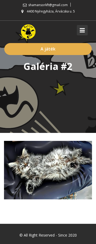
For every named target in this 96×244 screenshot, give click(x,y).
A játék (48, 49)
